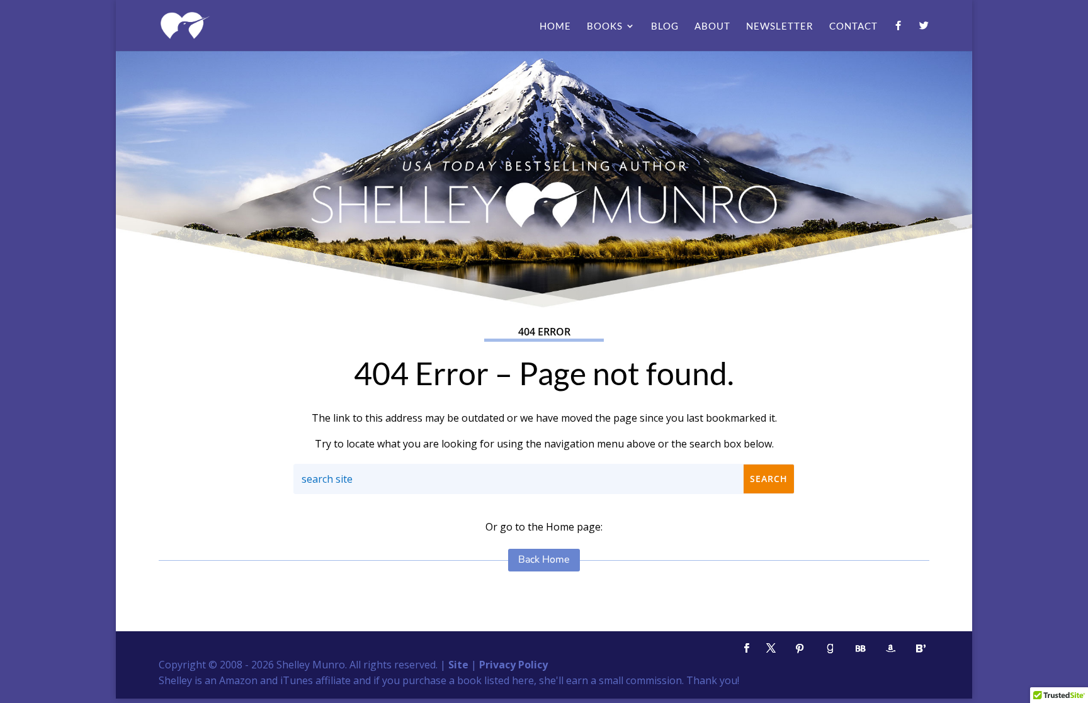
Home (555, 26)
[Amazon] (890, 648)
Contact (853, 26)
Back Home (544, 559)
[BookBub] (860, 648)
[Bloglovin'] (920, 648)
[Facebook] (898, 36)
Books (605, 26)
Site (458, 665)
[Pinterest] (799, 648)
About (712, 26)
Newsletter (779, 26)
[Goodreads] (829, 648)
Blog (665, 26)
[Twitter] (924, 36)
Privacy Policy (513, 665)
